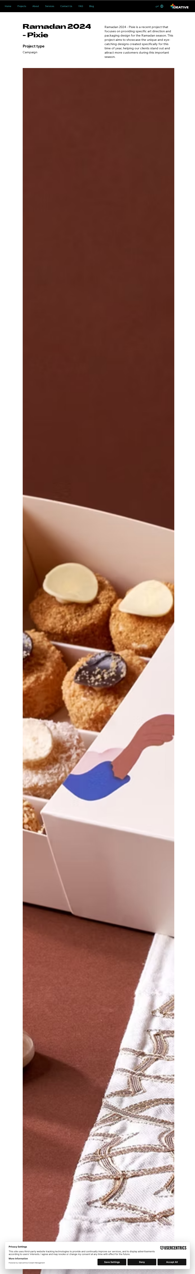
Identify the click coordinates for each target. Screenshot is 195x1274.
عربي (157, 5)
